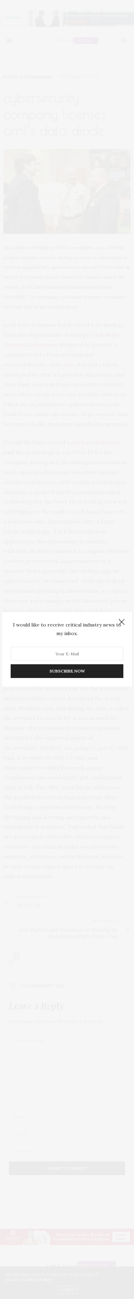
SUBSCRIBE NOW (67, 671)
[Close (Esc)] (122, 622)
